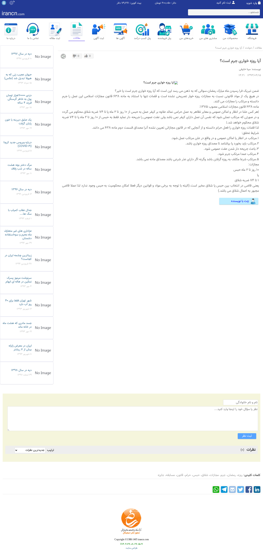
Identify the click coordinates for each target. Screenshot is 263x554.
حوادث (248, 48)
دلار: (173, 3)
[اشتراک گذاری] (63, 56)
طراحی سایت (131, 548)
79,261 (125, 3)
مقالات (258, 48)
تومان (158, 3)
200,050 (166, 3)
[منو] (4, 3)
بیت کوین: (135, 3)
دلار (119, 3)
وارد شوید (251, 3)
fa (14, 1)
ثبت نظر (247, 436)
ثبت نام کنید (223, 3)
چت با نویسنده (240, 201)
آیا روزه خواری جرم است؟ (228, 48)
